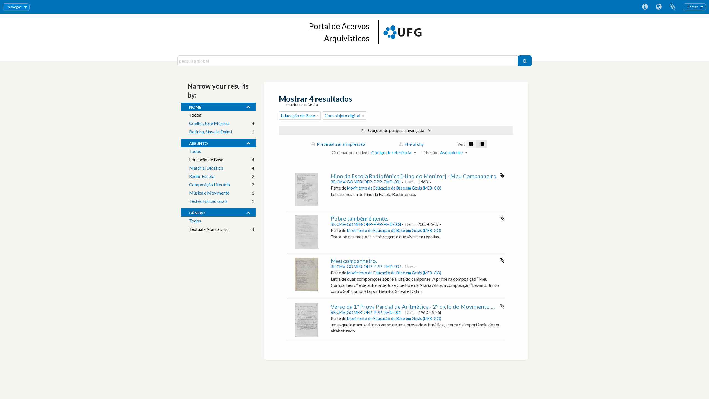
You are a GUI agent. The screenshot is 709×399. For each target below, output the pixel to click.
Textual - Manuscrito (209, 229)
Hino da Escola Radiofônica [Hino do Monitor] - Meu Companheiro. (414, 176)
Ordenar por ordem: (351, 152)
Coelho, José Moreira (209, 123)
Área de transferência (672, 7)
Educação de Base (206, 159)
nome (195, 106)
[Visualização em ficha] (471, 144)
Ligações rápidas (645, 7)
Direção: (430, 152)
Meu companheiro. (354, 260)
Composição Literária (209, 184)
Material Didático (206, 167)
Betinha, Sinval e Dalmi (210, 131)
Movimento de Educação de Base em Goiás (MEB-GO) (394, 188)
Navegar (14, 7)
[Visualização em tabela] (481, 144)
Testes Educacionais (208, 201)
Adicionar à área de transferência (502, 175)
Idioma (659, 7)
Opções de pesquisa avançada (396, 130)
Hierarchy (414, 144)
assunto (198, 142)
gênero (197, 212)
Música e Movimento (209, 192)
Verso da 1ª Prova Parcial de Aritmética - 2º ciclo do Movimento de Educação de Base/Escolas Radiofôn (459, 306)
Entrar (693, 7)
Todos (195, 114)
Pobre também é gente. (359, 218)
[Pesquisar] (525, 60)
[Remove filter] (318, 115)
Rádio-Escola (201, 176)
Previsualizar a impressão (340, 144)
